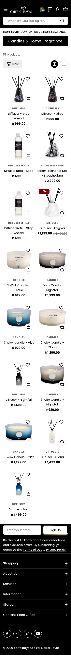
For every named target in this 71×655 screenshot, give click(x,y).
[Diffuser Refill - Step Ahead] (18, 203)
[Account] (57, 9)
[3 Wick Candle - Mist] (18, 317)
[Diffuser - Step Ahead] (18, 88)
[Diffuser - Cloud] (52, 432)
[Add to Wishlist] (28, 79)
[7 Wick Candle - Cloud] (52, 317)
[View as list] (64, 64)
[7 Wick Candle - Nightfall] (52, 260)
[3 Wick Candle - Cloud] (18, 260)
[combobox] (35, 21)
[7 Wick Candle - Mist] (18, 432)
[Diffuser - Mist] (18, 484)
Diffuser (52, 223)
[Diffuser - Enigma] (52, 203)
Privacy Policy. (56, 549)
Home (7, 32)
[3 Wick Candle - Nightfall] (52, 374)
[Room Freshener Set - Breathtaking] (52, 145)
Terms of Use (32, 549)
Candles (19, 280)
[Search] (62, 20)
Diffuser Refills (19, 165)
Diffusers (18, 108)
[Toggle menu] (5, 9)
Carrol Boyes (50, 648)
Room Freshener (52, 165)
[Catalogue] (50, 9)
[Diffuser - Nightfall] (18, 374)
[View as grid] (54, 64)
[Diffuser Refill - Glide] (18, 145)
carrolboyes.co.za (27, 648)
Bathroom (19, 32)
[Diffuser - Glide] (52, 88)
